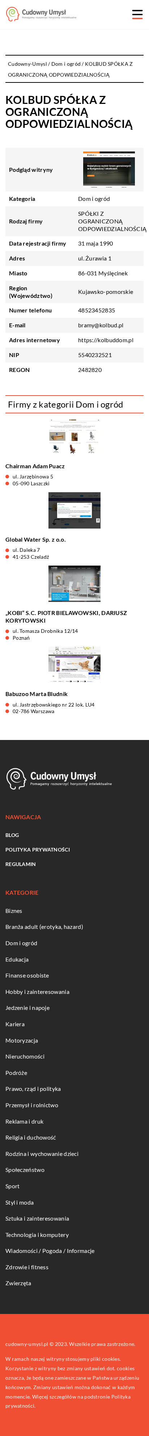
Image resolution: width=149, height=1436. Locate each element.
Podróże (16, 1072)
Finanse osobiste (27, 975)
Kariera (15, 1023)
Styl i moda (19, 1202)
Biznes (13, 910)
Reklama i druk (24, 1121)
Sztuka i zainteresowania (37, 1218)
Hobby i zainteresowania (37, 991)
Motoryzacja (21, 1040)
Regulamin (20, 864)
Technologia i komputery (37, 1234)
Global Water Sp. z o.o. (35, 539)
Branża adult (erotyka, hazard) (44, 926)
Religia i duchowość (30, 1137)
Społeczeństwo (24, 1169)
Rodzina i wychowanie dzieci (41, 1153)
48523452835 (96, 310)
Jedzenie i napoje (27, 1007)
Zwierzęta (18, 1282)
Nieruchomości (24, 1056)
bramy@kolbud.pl (101, 324)
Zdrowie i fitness (26, 1266)
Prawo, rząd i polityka (33, 1088)
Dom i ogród (94, 198)
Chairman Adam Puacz (35, 465)
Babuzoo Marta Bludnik (36, 693)
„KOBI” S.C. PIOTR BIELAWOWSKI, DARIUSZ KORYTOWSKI (66, 616)
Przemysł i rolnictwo (31, 1104)
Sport (12, 1185)
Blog (12, 835)
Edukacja (17, 959)
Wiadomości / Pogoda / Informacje (50, 1250)
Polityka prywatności (37, 849)
